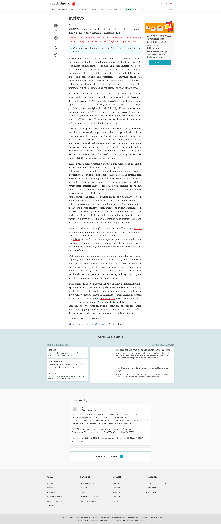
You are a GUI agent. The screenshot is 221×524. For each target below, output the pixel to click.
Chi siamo (51, 492)
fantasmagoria (107, 298)
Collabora (119, 9)
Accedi (159, 3)
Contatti (108, 9)
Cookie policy (151, 488)
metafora (90, 232)
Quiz (82, 492)
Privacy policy (152, 492)
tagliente (123, 259)
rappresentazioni (89, 278)
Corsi (100, 9)
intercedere (95, 101)
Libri (94, 9)
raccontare (79, 139)
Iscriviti (169, 3)
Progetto (52, 9)
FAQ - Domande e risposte (58, 501)
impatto (125, 66)
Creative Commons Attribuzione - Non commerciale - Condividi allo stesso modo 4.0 (132, 518)
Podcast (116, 497)
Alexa (115, 501)
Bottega (139, 9)
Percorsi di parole (54, 497)
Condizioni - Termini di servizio (158, 483)
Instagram (117, 492)
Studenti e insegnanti (89, 497)
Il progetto (51, 483)
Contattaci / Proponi (88, 483)
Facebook (117, 488)
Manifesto (63, 9)
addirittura (122, 77)
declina (138, 228)
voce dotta (101, 37)
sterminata (74, 73)
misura (76, 239)
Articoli (50, 506)
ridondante (74, 136)
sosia (112, 305)
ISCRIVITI (159, 62)
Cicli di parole (84, 9)
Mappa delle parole (88, 501)
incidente (76, 123)
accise (120, 104)
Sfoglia (72, 9)
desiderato (84, 243)
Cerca (170, 10)
